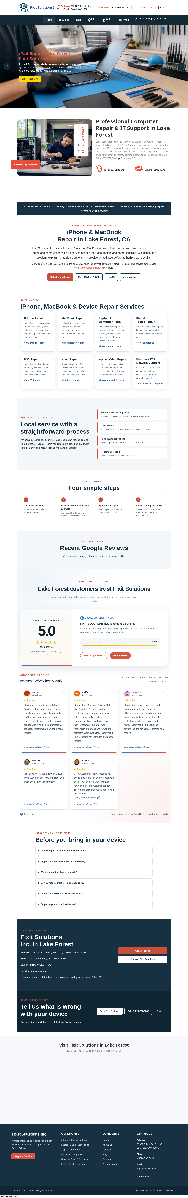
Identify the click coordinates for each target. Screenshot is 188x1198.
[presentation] (7, 66)
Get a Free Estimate (60, 277)
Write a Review (120, 655)
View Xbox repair (70, 380)
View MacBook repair (73, 343)
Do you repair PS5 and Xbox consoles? (61, 893)
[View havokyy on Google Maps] (27, 762)
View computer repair (110, 346)
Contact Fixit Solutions (143, 959)
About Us (106, 20)
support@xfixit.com (120, 7)
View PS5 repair (32, 380)
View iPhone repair (34, 343)
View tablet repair (145, 343)
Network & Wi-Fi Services (74, 1159)
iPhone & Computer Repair (75, 1140)
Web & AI (91, 20)
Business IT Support (71, 1154)
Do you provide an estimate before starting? (63, 861)
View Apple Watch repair (111, 380)
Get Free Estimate (30, 78)
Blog (78, 20)
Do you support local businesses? (59, 904)
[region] (94, 748)
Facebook (144, 1176)
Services (64, 20)
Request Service (23, 1156)
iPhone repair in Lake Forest (92, 267)
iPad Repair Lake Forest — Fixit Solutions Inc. (47, 56)
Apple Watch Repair (71, 1149)
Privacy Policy (110, 1164)
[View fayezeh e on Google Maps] (127, 693)
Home (49, 20)
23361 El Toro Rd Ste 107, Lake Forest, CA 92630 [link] (76, 7)
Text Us (111, 277)
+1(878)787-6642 (42, 965)
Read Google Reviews (94, 655)
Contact (124, 20)
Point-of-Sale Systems (73, 1164)
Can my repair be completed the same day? (63, 851)
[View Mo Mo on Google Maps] (77, 693)
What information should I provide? (59, 872)
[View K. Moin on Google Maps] (77, 762)
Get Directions (130, 277)
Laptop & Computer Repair (75, 1144)
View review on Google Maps (36, 747)
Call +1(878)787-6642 (89, 277)
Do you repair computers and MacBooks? (62, 883)
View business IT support (149, 383)
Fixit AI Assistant (9, 1196)
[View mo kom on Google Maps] (27, 693)
